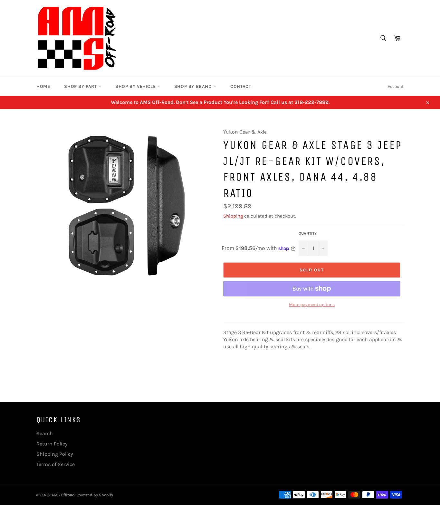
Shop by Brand (193, 86)
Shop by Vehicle (136, 86)
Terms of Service (55, 464)
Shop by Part (81, 86)
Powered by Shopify (94, 494)
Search (44, 433)
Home (43, 86)
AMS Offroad (63, 494)
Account (396, 86)
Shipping (233, 216)
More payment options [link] (312, 304)
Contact (240, 86)
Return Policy (51, 444)
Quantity (308, 233)
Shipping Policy (54, 454)
